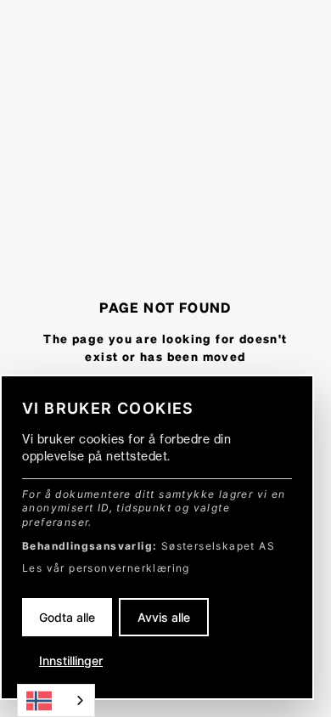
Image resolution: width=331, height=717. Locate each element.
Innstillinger (71, 660)
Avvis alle (163, 617)
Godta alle (67, 617)
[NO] (56, 700)
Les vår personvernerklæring (106, 568)
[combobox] (56, 700)
